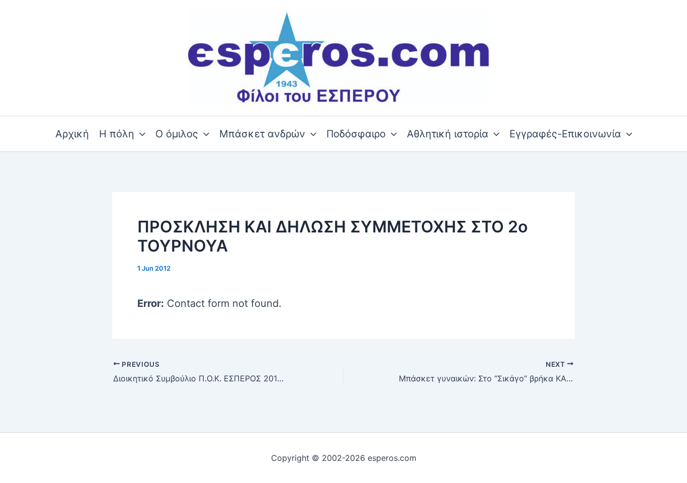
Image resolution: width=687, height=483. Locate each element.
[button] (139, 134)
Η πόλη (116, 134)
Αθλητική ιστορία (447, 134)
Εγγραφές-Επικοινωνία (565, 134)
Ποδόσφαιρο (356, 134)
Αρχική (72, 134)
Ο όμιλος (176, 134)
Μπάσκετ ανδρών (262, 134)
